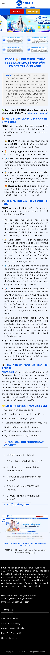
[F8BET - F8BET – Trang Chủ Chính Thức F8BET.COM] (25, 4)
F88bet (32, 596)
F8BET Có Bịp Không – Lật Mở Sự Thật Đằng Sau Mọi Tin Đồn (25, 544)
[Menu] (3, 4)
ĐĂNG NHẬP (33, 12)
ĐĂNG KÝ (17, 12)
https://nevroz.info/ (37, 113)
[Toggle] (4, 455)
